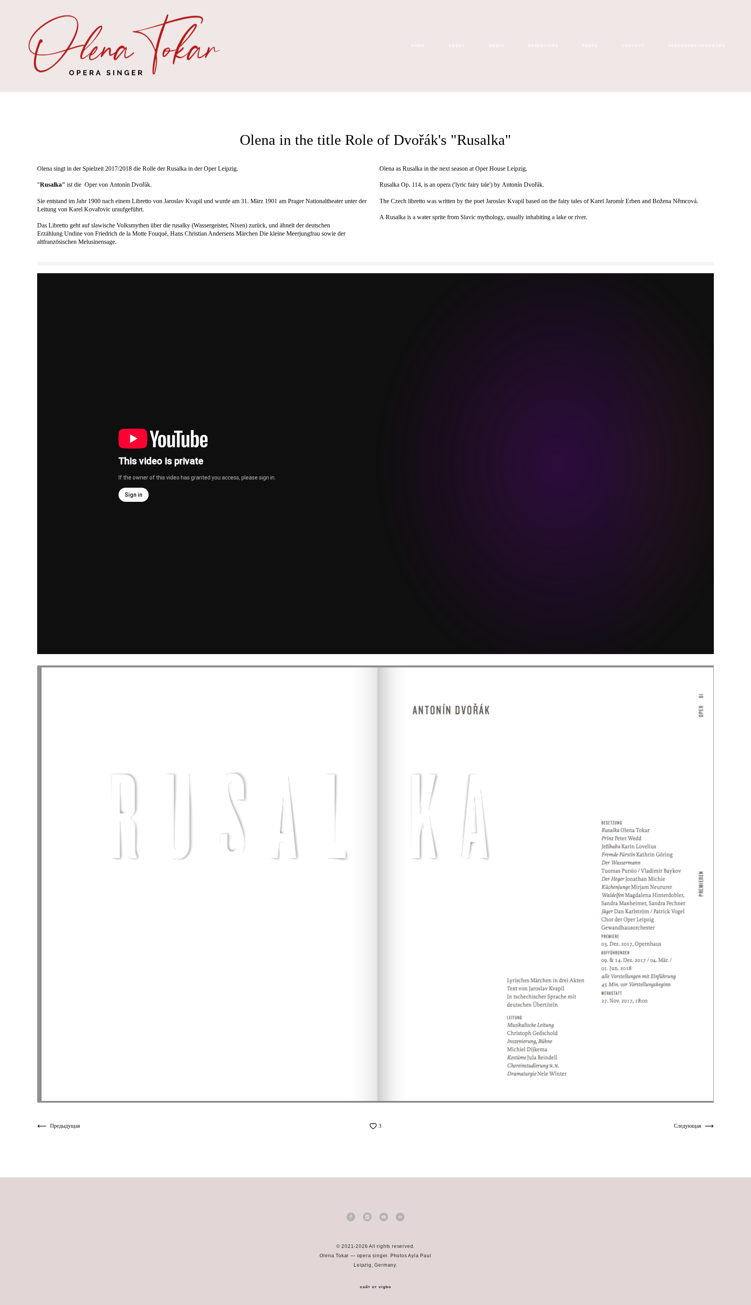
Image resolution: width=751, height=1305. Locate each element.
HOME (418, 46)
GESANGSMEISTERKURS (697, 46)
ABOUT (457, 46)
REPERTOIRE (543, 46)
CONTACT (633, 46)
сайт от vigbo (375, 1287)
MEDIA (497, 46)
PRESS (590, 46)
